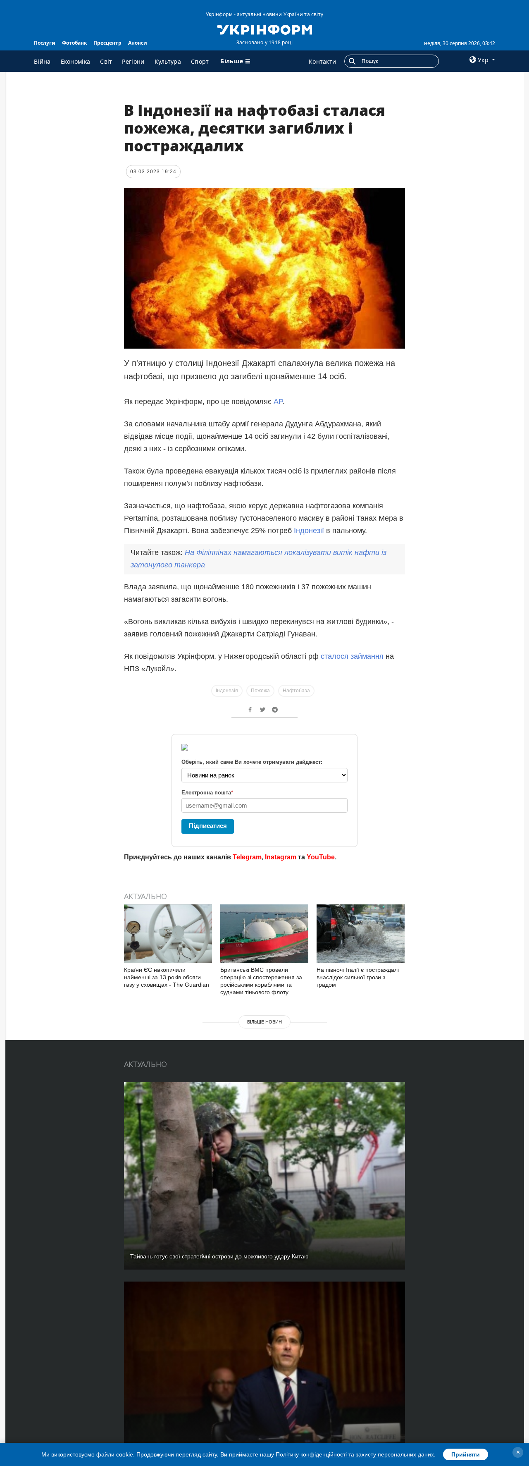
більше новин (264, 1021)
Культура (168, 61)
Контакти (322, 61)
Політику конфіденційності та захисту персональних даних (355, 1454)
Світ (106, 61)
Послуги (44, 42)
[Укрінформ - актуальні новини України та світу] (264, 28)
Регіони (133, 61)
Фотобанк (74, 42)
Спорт (200, 61)
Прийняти (465, 1454)
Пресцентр (107, 42)
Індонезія (227, 691)
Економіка (76, 61)
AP (278, 401)
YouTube (321, 857)
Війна (42, 61)
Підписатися (208, 825)
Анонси (137, 42)
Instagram (280, 857)
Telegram (247, 857)
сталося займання (353, 656)
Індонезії (310, 530)
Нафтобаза (296, 691)
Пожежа (260, 691)
